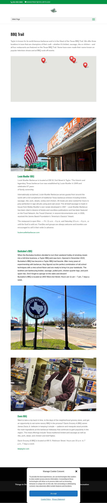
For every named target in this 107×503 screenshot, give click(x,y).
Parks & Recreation (80, 484)
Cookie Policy (46, 499)
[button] (76, 471)
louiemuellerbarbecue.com (29, 232)
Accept (53, 493)
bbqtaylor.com (23, 449)
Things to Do (21, 484)
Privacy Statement (58, 499)
